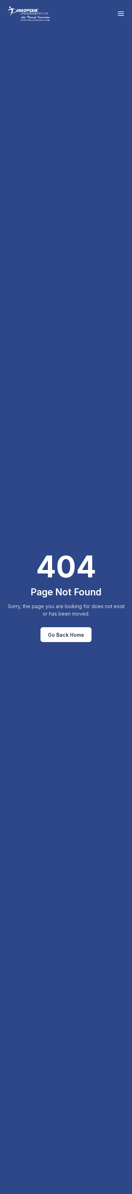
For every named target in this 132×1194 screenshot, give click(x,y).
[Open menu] (121, 13)
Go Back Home (66, 635)
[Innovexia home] (29, 13)
